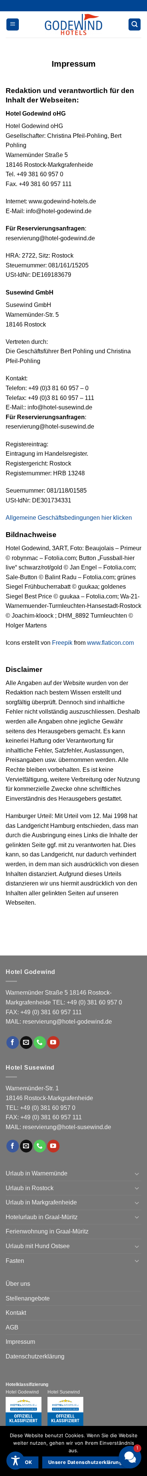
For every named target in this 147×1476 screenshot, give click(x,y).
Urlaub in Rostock (30, 1188)
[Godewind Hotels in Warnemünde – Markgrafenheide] (73, 24)
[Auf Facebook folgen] (12, 1042)
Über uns (18, 1284)
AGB (12, 1327)
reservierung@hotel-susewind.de (67, 1127)
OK (28, 1462)
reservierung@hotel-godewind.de (67, 1021)
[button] (12, 24)
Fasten (15, 1261)
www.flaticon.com (110, 643)
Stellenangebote (28, 1298)
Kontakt (16, 1313)
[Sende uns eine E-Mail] (26, 1042)
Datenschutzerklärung (35, 1356)
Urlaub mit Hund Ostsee (38, 1246)
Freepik (62, 643)
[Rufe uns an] (40, 1042)
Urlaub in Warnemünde (36, 1173)
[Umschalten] (136, 1173)
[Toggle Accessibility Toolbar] (15, 1460)
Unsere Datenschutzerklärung (85, 1462)
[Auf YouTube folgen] (53, 1042)
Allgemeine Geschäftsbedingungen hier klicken (69, 517)
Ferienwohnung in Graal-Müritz (47, 1231)
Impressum (20, 1342)
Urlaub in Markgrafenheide (41, 1202)
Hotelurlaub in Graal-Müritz (42, 1217)
